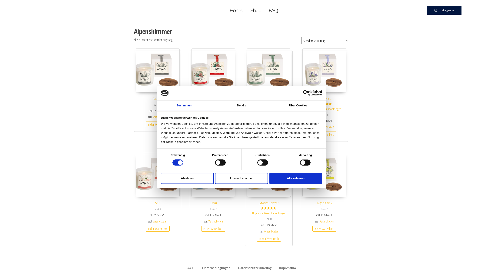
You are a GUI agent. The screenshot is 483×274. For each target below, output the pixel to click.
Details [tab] (241, 105)
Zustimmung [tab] (185, 105)
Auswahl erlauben (241, 178)
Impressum (287, 268)
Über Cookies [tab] (298, 105)
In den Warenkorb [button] (158, 228)
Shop (255, 10)
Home (236, 10)
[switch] (220, 163)
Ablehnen (187, 178)
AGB (191, 268)
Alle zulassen (296, 178)
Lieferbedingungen (216, 268)
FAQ (273, 10)
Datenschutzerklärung (254, 268)
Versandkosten (327, 127)
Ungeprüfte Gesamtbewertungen (268, 213)
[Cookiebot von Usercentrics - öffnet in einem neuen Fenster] (305, 93)
